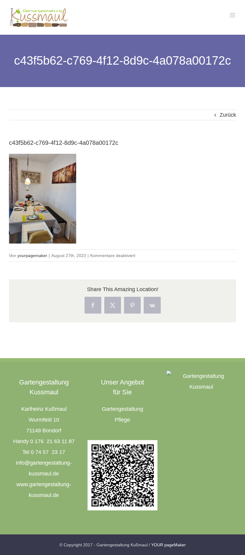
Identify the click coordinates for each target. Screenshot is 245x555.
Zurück (228, 115)
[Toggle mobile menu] (233, 15)
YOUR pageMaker (168, 544)
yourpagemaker (32, 255)
